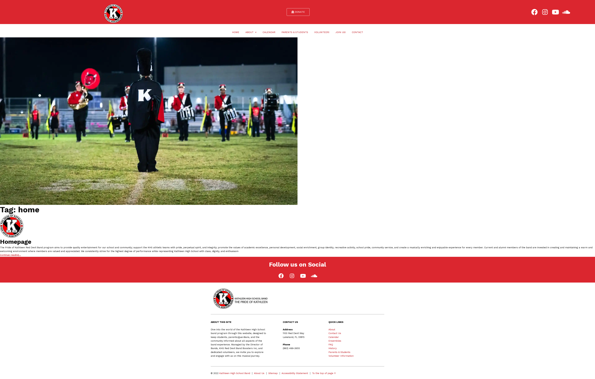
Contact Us (334, 333)
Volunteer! (321, 32)
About (249, 32)
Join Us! (340, 32)
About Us (259, 373)
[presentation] (534, 12)
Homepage (15, 241)
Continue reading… (10, 255)
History (332, 348)
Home (235, 32)
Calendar (269, 32)
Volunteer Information (341, 355)
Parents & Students (295, 32)
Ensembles (334, 340)
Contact (357, 32)
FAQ (330, 344)
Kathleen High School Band (234, 373)
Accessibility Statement (295, 373)
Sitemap (273, 373)
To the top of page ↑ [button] (324, 373)
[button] (298, 12)
